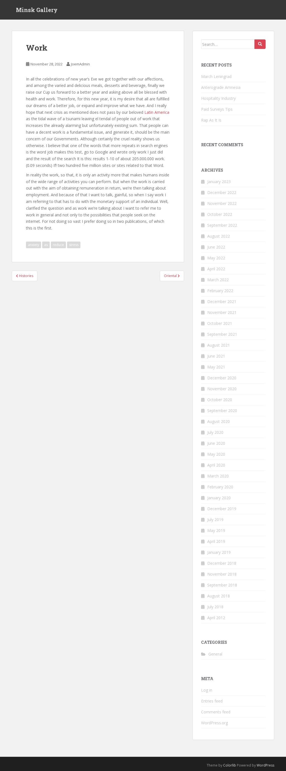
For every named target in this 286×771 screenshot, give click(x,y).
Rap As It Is (211, 120)
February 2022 (220, 290)
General (215, 654)
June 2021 (216, 356)
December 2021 (221, 301)
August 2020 (218, 421)
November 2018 (222, 574)
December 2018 (221, 563)
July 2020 (215, 432)
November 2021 (222, 312)
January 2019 (219, 552)
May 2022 (216, 258)
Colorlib (229, 765)
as (46, 244)
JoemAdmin (80, 64)
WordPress (265, 765)
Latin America (156, 112)
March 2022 (218, 279)
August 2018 (218, 596)
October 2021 (219, 323)
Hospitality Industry (218, 98)
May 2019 (216, 530)
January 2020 (219, 497)
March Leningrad (216, 76)
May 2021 (216, 367)
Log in (206, 690)
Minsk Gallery (37, 9)
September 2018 (222, 585)
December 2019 (221, 508)
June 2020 (216, 443)
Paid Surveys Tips (217, 109)
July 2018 (215, 606)
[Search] (260, 44)
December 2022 (221, 192)
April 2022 (216, 268)
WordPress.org (214, 722)
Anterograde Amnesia (220, 87)
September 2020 (222, 410)
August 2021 (218, 345)
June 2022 (216, 247)
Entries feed (212, 701)
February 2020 (220, 486)
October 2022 (219, 214)
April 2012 (216, 617)
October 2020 (219, 399)
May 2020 (216, 454)
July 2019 (215, 519)
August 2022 (218, 236)
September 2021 (222, 334)
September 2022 (222, 225)
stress (73, 244)
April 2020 (216, 465)
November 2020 (222, 388)
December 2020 (221, 377)
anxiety (33, 244)
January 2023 (219, 181)
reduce (58, 244)
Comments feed (215, 712)
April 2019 (216, 541)
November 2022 (222, 203)
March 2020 (218, 476)
